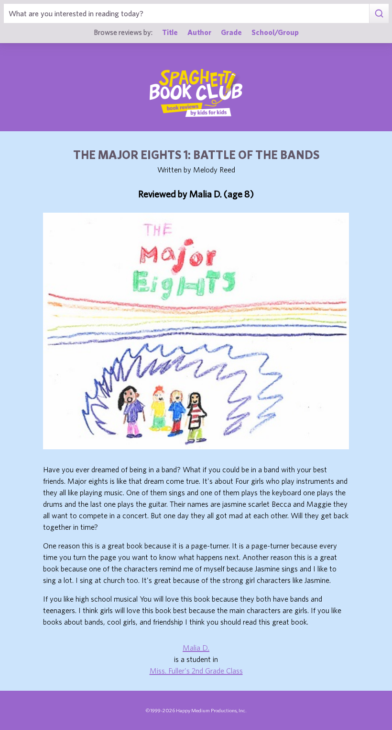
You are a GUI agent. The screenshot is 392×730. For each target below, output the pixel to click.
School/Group (275, 32)
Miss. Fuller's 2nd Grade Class (196, 670)
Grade (231, 32)
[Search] (379, 13)
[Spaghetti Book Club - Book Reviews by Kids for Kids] (196, 93)
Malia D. (196, 647)
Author (199, 32)
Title (170, 32)
